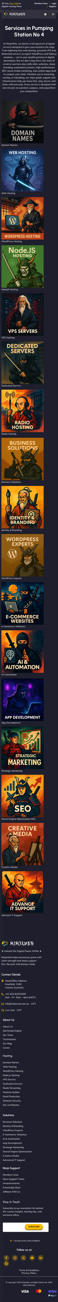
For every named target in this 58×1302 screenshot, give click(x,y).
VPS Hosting (7, 337)
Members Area (40, 3)
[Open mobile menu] (53, 14)
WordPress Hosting (11, 241)
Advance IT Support (11, 915)
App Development (11, 722)
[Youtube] (32, 1258)
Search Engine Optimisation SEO (18, 819)
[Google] (6, 1263)
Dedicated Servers (11, 385)
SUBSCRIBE (33, 1226)
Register (52, 6)
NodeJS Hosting (9, 289)
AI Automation (9, 674)
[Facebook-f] (6, 1258)
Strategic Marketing (11, 770)
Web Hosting (8, 193)
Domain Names (9, 145)
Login (54, 3)
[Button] (45, 14)
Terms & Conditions (29, 1270)
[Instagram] (15, 1258)
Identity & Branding (11, 530)
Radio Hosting (8, 433)
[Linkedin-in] (41, 1258)
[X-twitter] (23, 1258)
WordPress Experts (11, 578)
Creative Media (9, 867)
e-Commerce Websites (13, 626)
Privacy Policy (29, 1273)
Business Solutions (11, 482)
